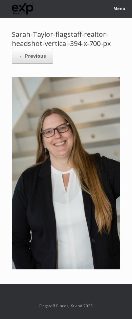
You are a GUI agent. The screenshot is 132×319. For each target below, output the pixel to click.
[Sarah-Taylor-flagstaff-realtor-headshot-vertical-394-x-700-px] (66, 267)
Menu (119, 8)
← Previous (32, 56)
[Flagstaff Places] (23, 9)
